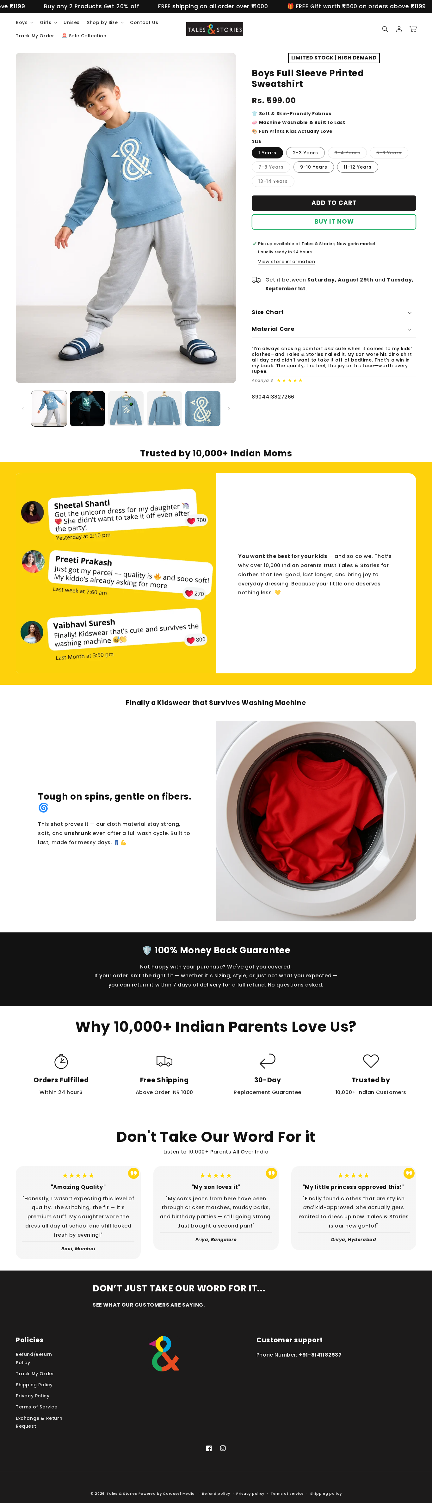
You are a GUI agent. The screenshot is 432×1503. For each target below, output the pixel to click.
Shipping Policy (34, 1385)
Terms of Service (37, 1407)
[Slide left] (23, 409)
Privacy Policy (32, 1396)
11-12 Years (358, 167)
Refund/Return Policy (34, 1358)
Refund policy (216, 1493)
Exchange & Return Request (39, 1422)
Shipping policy (326, 1493)
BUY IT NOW (334, 221)
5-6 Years (392, 153)
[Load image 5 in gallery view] (203, 408)
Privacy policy (250, 1493)
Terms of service (287, 1493)
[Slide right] (229, 409)
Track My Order (35, 1373)
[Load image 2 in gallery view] (87, 408)
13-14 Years (276, 182)
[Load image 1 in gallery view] (49, 408)
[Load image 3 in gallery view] (126, 408)
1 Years (267, 153)
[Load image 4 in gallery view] (164, 408)
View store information (286, 261)
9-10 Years (313, 167)
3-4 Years (351, 153)
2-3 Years (305, 153)
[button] (24, 22)
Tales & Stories (122, 1493)
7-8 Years (274, 168)
